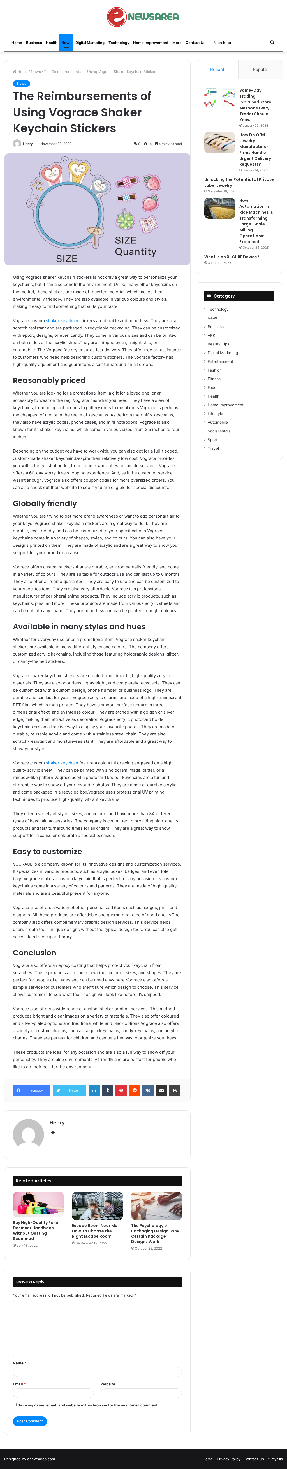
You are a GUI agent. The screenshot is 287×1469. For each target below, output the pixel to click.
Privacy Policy (228, 1459)
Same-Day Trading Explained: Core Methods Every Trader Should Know (255, 105)
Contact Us (195, 42)
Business (34, 42)
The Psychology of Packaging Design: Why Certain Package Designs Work (155, 1233)
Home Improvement (150, 42)
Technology (118, 42)
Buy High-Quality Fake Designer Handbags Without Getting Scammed (35, 1230)
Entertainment (220, 361)
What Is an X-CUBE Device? (231, 257)
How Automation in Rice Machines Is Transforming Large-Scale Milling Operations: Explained (256, 221)
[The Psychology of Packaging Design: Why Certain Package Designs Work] (156, 1206)
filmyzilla (275, 1459)
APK (211, 335)
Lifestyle (215, 413)
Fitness (214, 379)
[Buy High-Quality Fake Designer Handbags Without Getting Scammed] (38, 1204)
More (177, 42)
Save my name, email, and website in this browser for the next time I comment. (88, 1405)
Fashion (215, 370)
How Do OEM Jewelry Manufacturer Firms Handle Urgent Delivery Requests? (255, 149)
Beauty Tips (218, 344)
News (66, 42)
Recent (217, 69)
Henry (28, 144)
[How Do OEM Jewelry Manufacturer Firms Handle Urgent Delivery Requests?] (219, 142)
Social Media (219, 431)
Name (19, 1363)
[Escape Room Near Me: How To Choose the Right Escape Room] (97, 1206)
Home (16, 42)
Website (108, 1384)
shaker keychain (62, 320)
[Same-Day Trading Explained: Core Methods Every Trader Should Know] (219, 98)
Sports (213, 439)
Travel (213, 448)
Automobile (218, 422)
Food (212, 387)
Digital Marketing (90, 42)
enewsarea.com (41, 1459)
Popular (260, 69)
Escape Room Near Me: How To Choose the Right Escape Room (95, 1231)
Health (51, 42)
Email (19, 1384)
